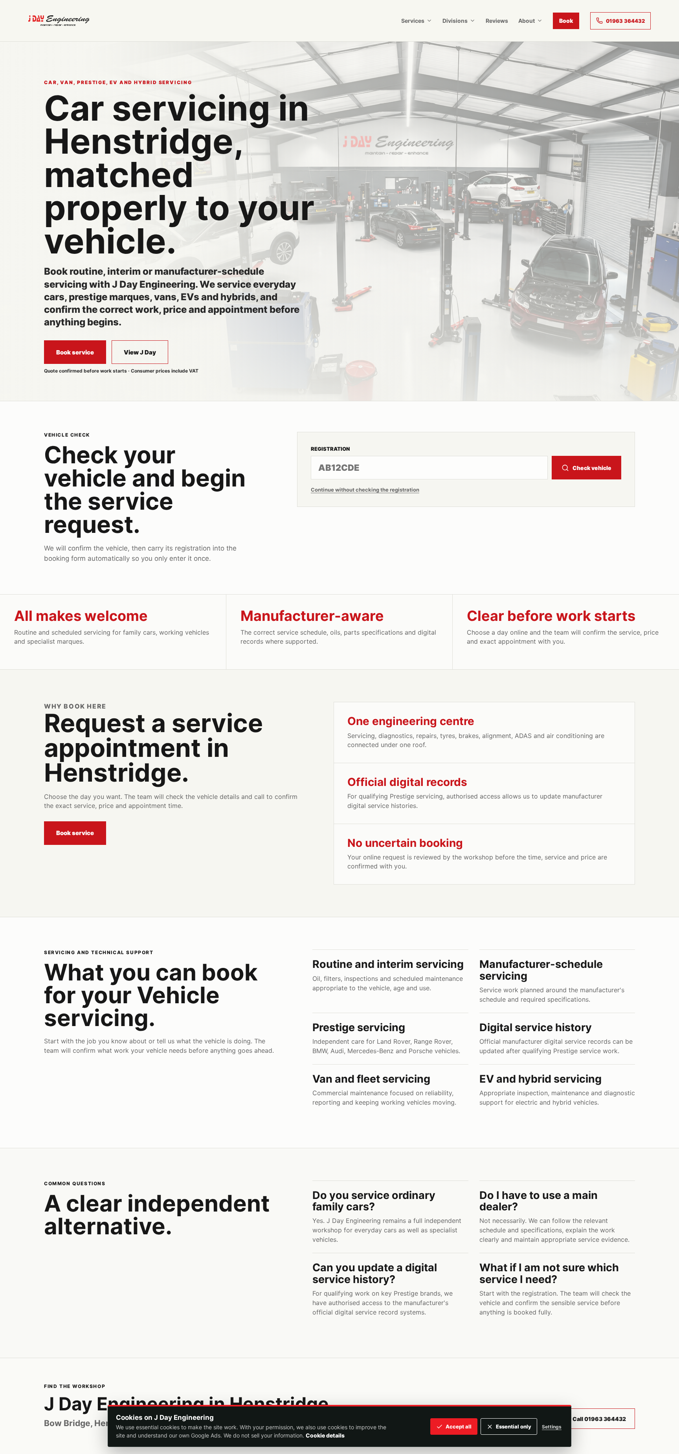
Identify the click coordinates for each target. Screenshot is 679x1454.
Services (412, 20)
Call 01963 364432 (599, 1418)
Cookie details (325, 1435)
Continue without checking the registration (365, 490)
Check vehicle (592, 467)
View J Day (140, 352)
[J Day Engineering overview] (59, 20)
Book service (75, 352)
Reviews (497, 20)
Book (566, 20)
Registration (330, 449)
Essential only (513, 1426)
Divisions (455, 20)
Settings (552, 1427)
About (526, 20)
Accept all (459, 1426)
